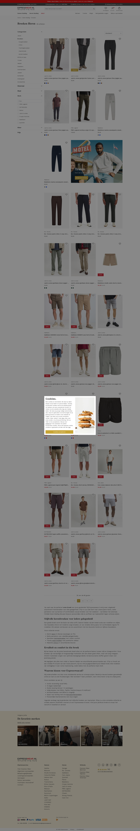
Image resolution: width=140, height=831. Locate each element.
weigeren (48, 423)
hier (63, 418)
